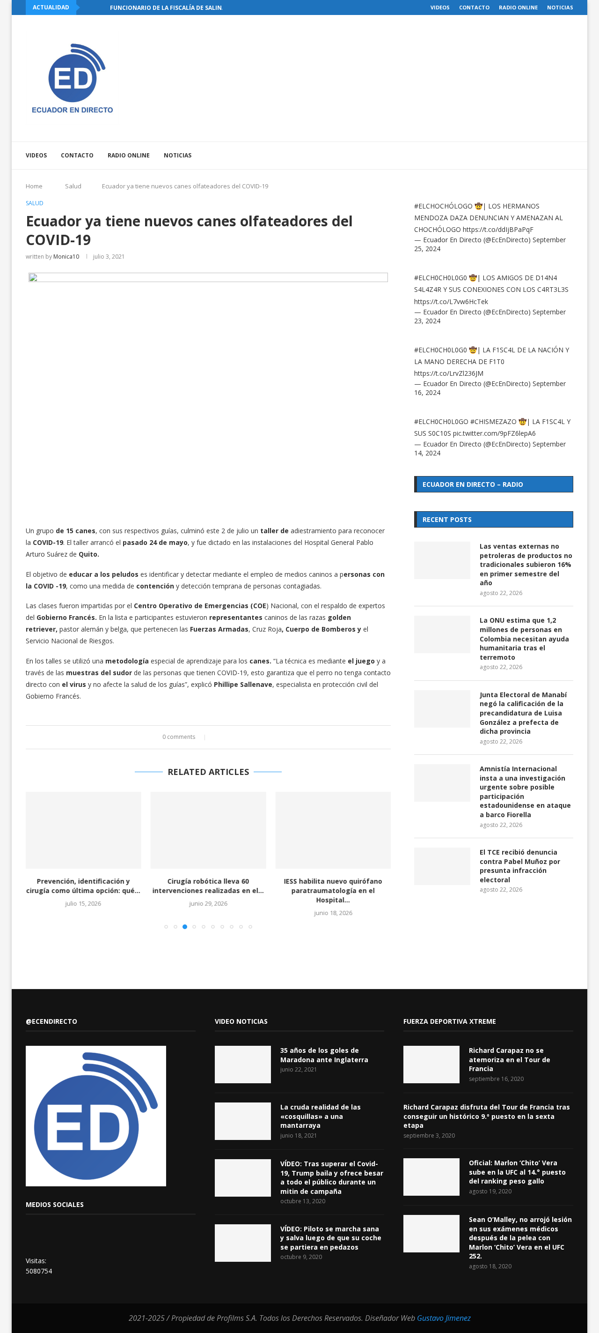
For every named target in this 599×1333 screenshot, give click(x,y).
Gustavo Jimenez (444, 1318)
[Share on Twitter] (227, 737)
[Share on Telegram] (253, 737)
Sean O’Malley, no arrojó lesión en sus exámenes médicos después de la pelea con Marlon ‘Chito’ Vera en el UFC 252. (520, 1237)
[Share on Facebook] (218, 737)
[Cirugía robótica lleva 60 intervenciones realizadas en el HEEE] (208, 830)
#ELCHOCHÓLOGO (443, 205)
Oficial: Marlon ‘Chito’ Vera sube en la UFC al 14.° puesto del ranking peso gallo (517, 1171)
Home (34, 186)
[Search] (568, 155)
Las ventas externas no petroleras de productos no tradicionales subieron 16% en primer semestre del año (526, 564)
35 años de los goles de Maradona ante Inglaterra (324, 1055)
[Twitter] (506, 155)
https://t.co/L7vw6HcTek (451, 301)
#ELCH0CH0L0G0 (440, 277)
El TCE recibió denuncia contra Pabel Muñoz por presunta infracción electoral (520, 866)
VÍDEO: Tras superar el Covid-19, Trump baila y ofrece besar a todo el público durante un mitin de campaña (331, 1177)
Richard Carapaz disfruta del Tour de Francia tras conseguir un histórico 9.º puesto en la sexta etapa (486, 1116)
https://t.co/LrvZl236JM (448, 373)
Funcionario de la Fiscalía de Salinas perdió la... (188, 8)
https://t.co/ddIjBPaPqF (498, 229)
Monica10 (66, 257)
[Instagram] (516, 155)
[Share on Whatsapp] (245, 737)
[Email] (535, 155)
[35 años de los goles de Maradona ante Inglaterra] (243, 1064)
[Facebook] (496, 155)
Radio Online (518, 7)
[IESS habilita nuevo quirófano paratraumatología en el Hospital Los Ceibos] (333, 830)
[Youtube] (525, 155)
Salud (73, 186)
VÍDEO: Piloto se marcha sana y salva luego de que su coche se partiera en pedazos (330, 1237)
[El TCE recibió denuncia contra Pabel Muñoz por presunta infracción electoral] (442, 866)
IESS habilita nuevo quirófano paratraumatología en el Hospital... (333, 890)
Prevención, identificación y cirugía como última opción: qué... (83, 886)
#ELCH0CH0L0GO (441, 421)
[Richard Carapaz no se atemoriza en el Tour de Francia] (431, 1064)
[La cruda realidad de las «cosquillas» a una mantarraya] (243, 1121)
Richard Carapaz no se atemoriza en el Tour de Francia (509, 1059)
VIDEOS (440, 7)
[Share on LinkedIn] (236, 737)
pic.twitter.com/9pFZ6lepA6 (494, 433)
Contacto (474, 7)
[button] (89, 7)
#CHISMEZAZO (493, 421)
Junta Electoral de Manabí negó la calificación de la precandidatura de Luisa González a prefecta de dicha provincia (523, 713)
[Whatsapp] (545, 155)
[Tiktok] (555, 155)
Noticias (560, 7)
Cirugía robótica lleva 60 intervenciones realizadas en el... (208, 886)
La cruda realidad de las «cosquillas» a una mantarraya (320, 1116)
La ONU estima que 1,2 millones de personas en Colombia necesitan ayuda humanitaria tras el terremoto (524, 638)
